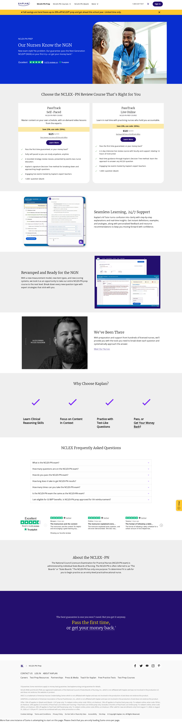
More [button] (94, 4)
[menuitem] (43, 4)
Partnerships (57, 677)
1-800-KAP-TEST (138, 4)
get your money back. (93, 627)
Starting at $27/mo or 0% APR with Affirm (128, 134)
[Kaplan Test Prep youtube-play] (147, 665)
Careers (24, 677)
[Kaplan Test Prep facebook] (135, 665)
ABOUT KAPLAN (50, 673)
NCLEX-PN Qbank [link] (81, 4)
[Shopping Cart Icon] (148, 3)
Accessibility (92, 714)
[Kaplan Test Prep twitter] (141, 665)
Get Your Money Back (144, 424)
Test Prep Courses (126, 677)
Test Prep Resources (39, 677)
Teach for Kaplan (88, 677)
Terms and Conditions (43, 714)
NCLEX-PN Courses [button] (60, 4)
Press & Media (71, 677)
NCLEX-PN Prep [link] (43, 4)
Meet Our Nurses (102, 349)
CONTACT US (27, 673)
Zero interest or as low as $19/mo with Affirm (53, 137)
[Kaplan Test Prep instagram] (153, 665)
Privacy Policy (58, 714)
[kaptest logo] (24, 4)
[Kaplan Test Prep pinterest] (158, 665)
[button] (54, 142)
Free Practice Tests (107, 677)
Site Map (102, 714)
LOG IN (38, 673)
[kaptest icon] (22, 667)
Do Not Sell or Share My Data (75, 714)
